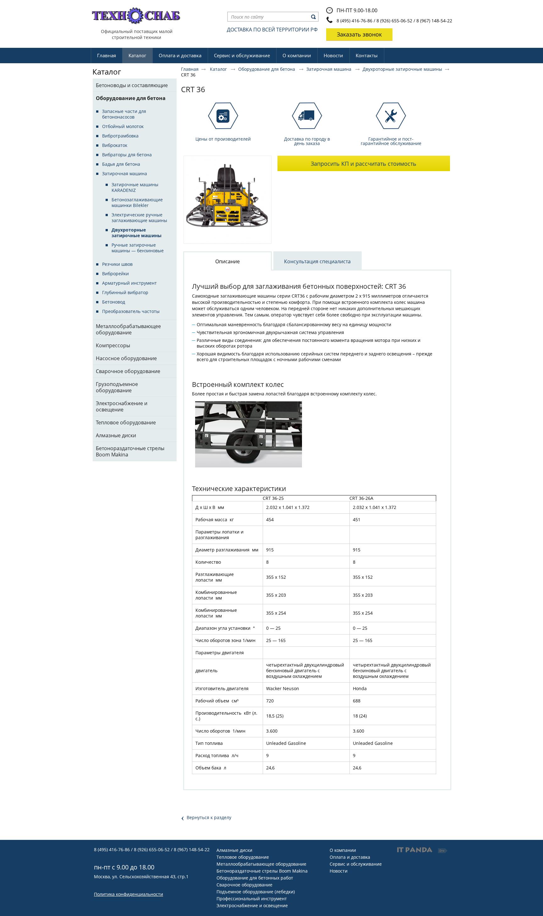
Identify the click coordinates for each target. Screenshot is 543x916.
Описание (227, 261)
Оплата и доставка (350, 857)
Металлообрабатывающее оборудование (261, 864)
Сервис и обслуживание (356, 864)
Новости (339, 871)
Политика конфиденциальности (128, 894)
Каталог (137, 55)
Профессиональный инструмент (252, 899)
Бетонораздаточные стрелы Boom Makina (262, 871)
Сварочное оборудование (244, 885)
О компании (343, 850)
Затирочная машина (329, 69)
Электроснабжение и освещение (252, 905)
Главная (190, 69)
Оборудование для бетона (267, 69)
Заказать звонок (359, 34)
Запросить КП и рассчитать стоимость (363, 163)
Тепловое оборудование (243, 857)
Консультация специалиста (317, 261)
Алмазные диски (234, 850)
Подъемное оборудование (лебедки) (256, 892)
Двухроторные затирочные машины (402, 69)
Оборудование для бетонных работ (255, 878)
